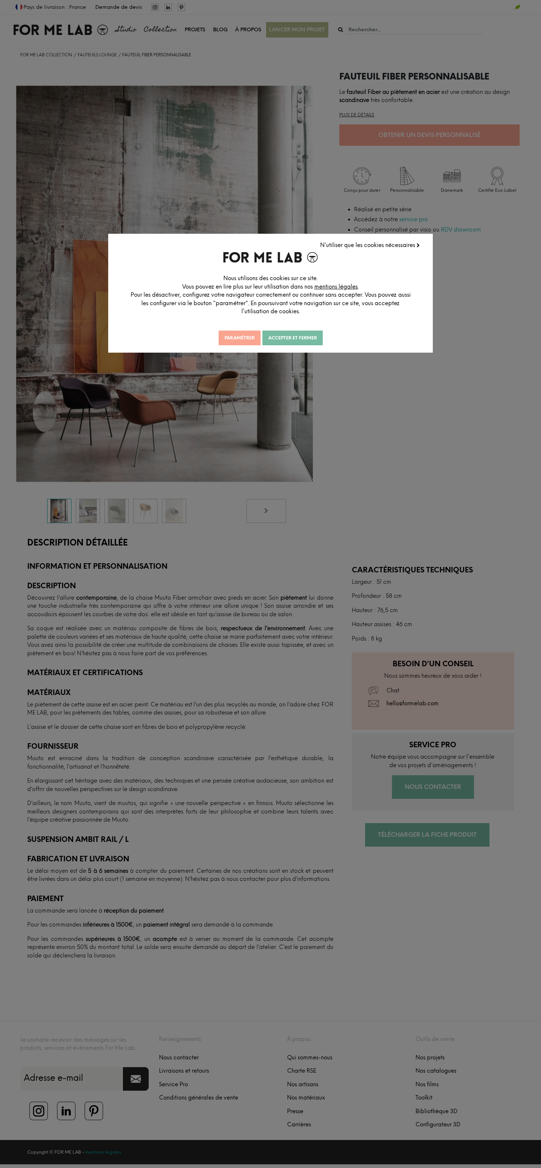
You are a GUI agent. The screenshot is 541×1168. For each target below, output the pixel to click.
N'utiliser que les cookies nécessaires (368, 245)
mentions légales (336, 286)
